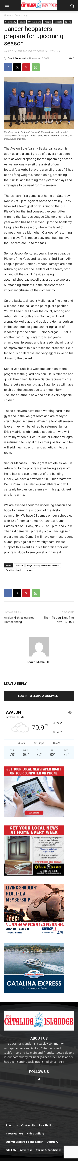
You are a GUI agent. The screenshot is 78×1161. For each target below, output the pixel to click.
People (48, 21)
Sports (68, 21)
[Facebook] (8, 67)
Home (7, 15)
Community (21, 15)
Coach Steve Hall (17, 58)
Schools (58, 21)
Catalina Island (13, 570)
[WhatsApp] (36, 67)
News (22, 21)
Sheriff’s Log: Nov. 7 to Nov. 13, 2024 (59, 620)
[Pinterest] (26, 67)
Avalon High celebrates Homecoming (19, 620)
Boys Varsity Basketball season (43, 565)
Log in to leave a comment (39, 695)
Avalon (19, 565)
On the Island (34, 21)
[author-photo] (39, 656)
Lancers (29, 570)
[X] (17, 67)
